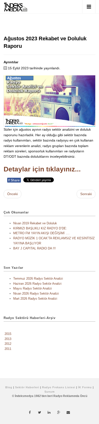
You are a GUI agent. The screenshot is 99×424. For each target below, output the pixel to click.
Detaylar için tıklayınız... (42, 169)
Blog (8, 387)
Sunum (49, 391)
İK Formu (85, 387)
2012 (8, 344)
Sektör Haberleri (27, 387)
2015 (8, 334)
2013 (8, 339)
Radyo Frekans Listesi (58, 387)
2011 (8, 349)
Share (14, 180)
